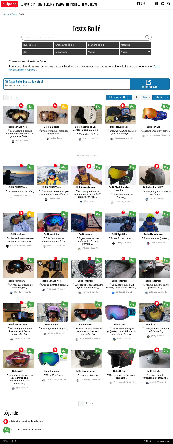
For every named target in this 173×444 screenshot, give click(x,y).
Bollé (21, 14)
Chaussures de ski (64, 45)
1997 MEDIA (10, 441)
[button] (163, 3)
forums (49, 4)
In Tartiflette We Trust (81, 4)
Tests (14, 14)
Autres (124, 52)
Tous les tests (29, 45)
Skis (25, 52)
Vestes (91, 52)
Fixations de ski (96, 45)
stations (36, 4)
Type (146, 97)
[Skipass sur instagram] (143, 4)
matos (60, 4)
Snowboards (61, 52)
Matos (6, 14)
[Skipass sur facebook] (139, 4)
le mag (24, 4)
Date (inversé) (115, 97)
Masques (125, 45)
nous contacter (162, 441)
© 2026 (147, 441)
